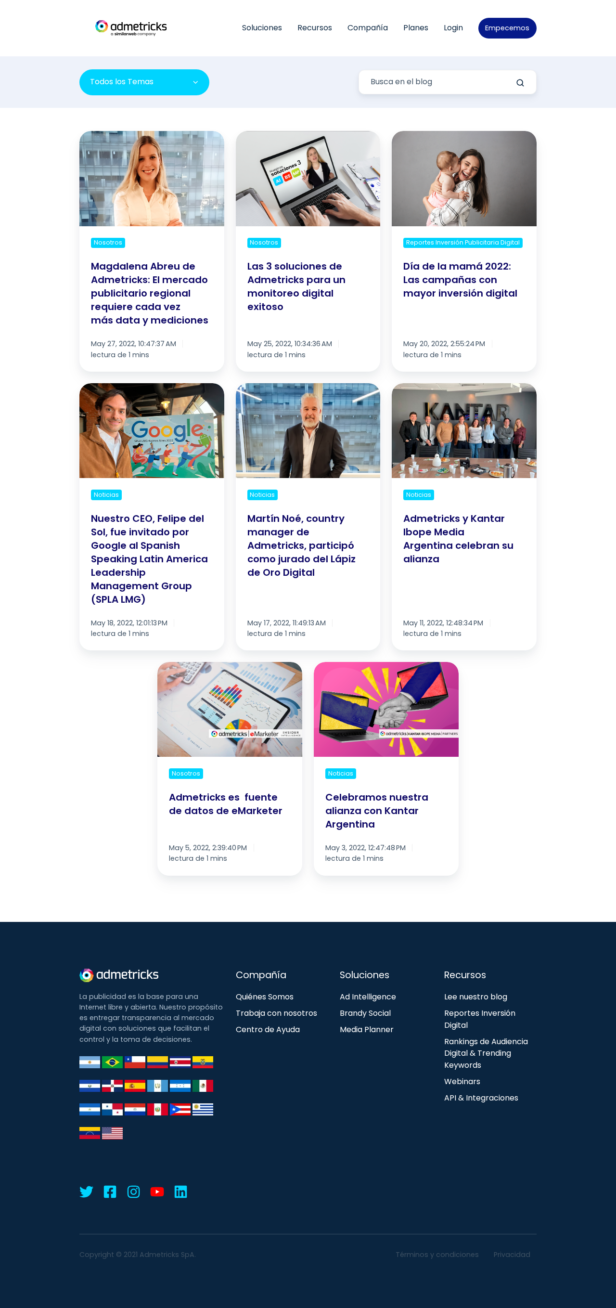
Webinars (462, 1081)
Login (453, 27)
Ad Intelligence (368, 996)
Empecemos (507, 28)
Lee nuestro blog (475, 996)
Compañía (367, 27)
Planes (415, 27)
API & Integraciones (481, 1097)
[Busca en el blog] (520, 83)
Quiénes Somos (265, 996)
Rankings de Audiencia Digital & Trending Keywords (486, 1053)
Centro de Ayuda (268, 1029)
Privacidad (512, 1254)
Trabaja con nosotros (276, 1013)
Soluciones (262, 27)
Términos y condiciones (437, 1254)
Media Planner (367, 1029)
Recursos (314, 27)
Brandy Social (365, 1013)
